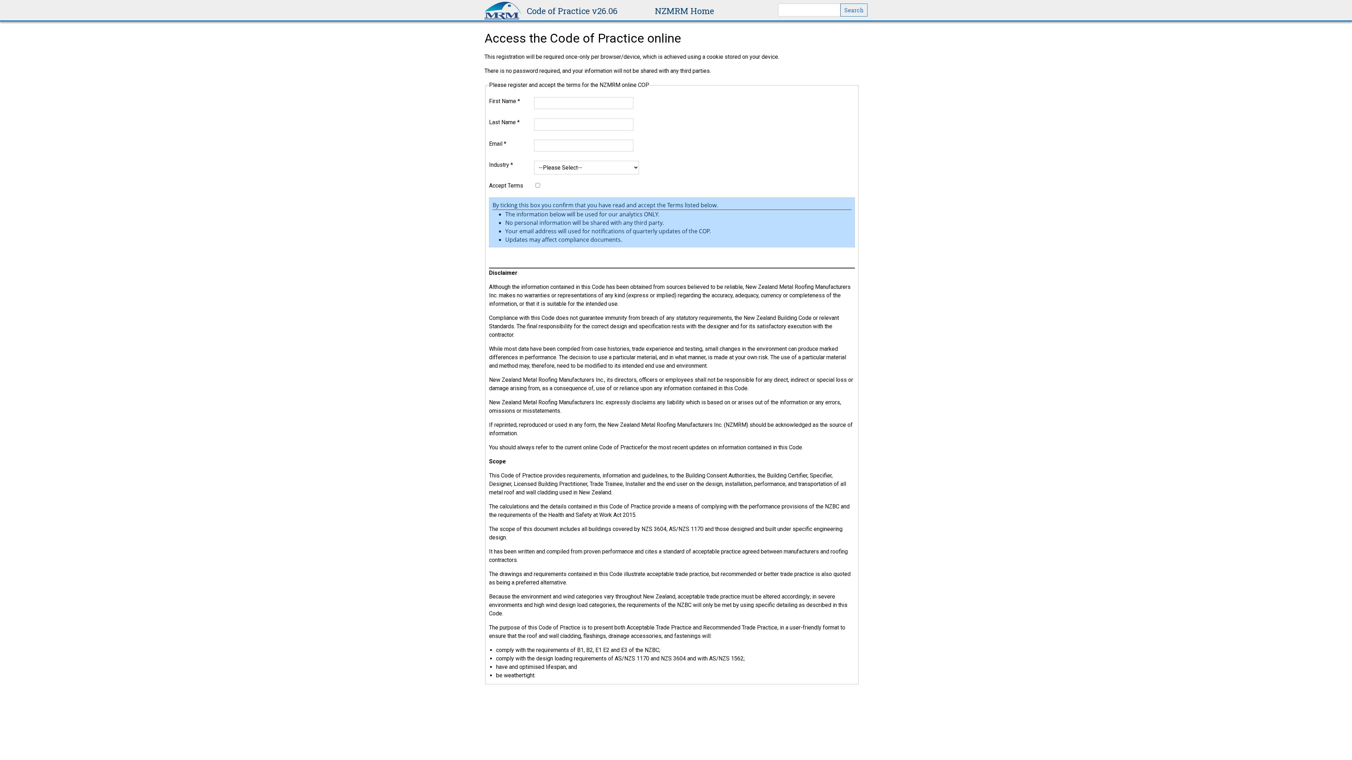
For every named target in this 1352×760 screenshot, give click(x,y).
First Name (504, 101)
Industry (501, 165)
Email (497, 143)
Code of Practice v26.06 (572, 11)
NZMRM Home (684, 11)
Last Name (504, 122)
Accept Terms (506, 185)
